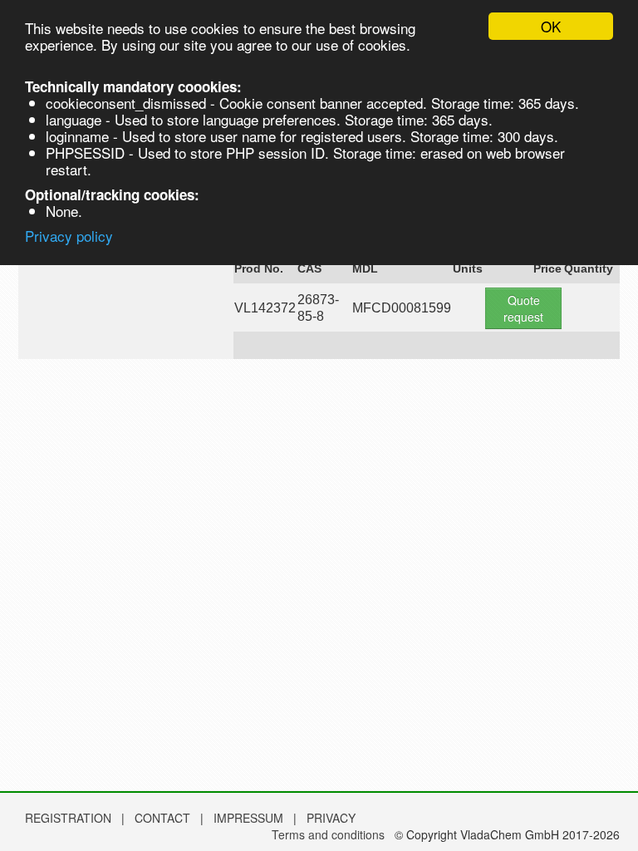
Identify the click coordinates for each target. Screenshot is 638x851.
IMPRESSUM (250, 817)
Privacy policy (69, 235)
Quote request (523, 308)
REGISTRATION (68, 817)
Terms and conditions (328, 834)
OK (551, 26)
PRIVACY (331, 817)
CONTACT (164, 817)
